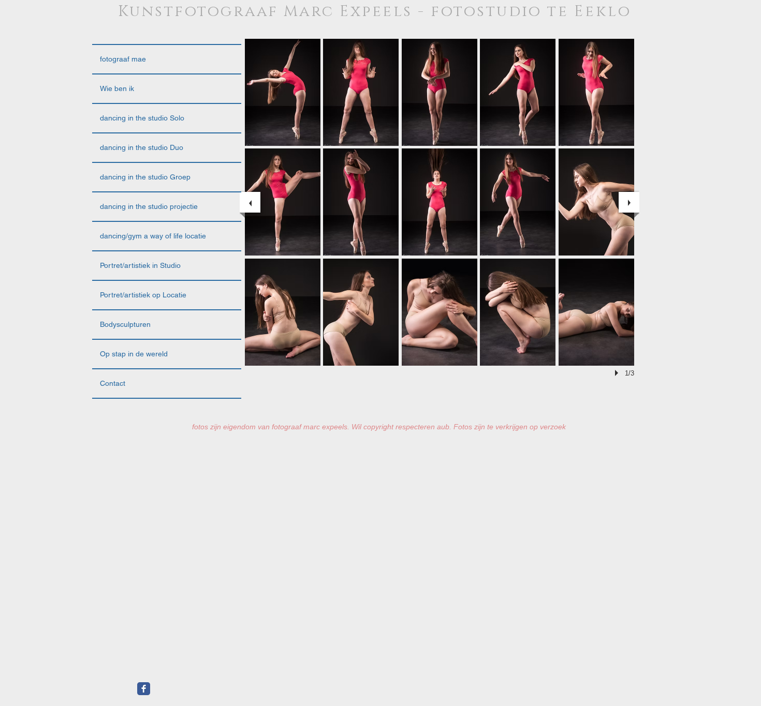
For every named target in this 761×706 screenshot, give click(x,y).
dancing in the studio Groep (145, 177)
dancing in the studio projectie (149, 206)
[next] (629, 202)
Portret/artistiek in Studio (140, 265)
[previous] (250, 202)
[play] (618, 373)
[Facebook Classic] (143, 688)
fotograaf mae (123, 59)
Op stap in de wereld (134, 354)
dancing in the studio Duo (141, 147)
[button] (282, 92)
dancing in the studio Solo (142, 118)
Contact (112, 383)
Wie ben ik (117, 88)
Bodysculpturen (125, 324)
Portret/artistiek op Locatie (143, 295)
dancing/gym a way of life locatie (153, 236)
